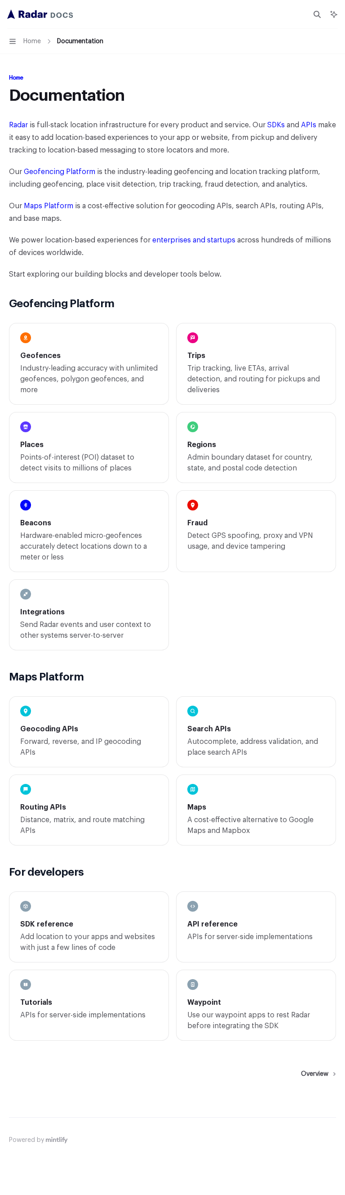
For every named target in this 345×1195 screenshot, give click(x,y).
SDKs (276, 125)
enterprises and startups (193, 240)
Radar (18, 125)
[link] (89, 364)
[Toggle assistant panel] (334, 14)
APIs (308, 125)
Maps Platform (48, 206)
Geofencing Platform (59, 171)
